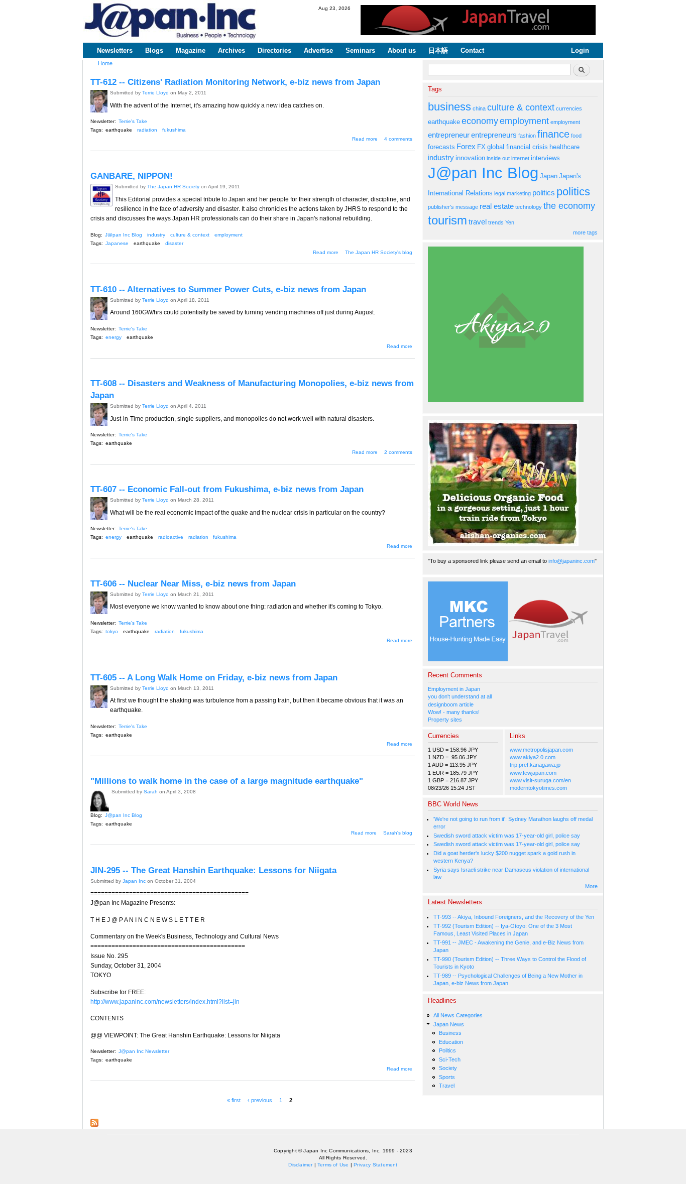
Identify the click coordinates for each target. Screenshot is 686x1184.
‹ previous (260, 1100)
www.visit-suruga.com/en (540, 780)
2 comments (398, 452)
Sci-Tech (450, 1059)
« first (234, 1100)
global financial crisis (517, 147)
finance (553, 134)
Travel (446, 1086)
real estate (497, 206)
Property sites (445, 720)
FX (481, 147)
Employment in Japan (454, 689)
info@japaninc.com (571, 561)
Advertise (318, 50)
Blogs (154, 50)
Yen (509, 222)
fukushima (174, 130)
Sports (447, 1077)
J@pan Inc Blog (123, 235)
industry (156, 235)
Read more (365, 139)
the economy (569, 206)
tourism (447, 220)
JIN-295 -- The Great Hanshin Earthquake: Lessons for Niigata (213, 870)
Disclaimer (300, 1164)
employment (228, 235)
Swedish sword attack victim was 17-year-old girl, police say (506, 836)
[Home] (171, 21)
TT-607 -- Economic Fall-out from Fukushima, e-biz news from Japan (227, 489)
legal (499, 193)
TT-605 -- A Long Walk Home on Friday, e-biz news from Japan (213, 677)
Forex (466, 146)
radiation (147, 130)
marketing (519, 193)
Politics (447, 1050)
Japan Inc (134, 881)
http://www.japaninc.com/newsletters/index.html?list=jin (165, 1001)
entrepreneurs (494, 135)
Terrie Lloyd (155, 92)
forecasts (441, 147)
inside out (498, 158)
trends (496, 222)
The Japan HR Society (173, 186)
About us (402, 50)
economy (480, 121)
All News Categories (458, 1015)
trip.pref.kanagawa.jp (535, 765)
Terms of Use (333, 1164)
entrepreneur (449, 135)
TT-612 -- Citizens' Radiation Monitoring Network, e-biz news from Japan (235, 82)
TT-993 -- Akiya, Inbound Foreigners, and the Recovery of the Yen (513, 917)
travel (478, 221)
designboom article (451, 704)
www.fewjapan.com (533, 773)
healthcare (564, 147)
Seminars (360, 50)
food (576, 136)
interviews (545, 158)
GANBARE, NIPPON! (131, 176)
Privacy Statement (375, 1164)
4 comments (398, 139)
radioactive (170, 537)
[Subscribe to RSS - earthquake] (94, 1120)
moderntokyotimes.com (538, 788)
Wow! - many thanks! (454, 712)
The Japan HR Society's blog (378, 252)
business (449, 106)
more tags (585, 232)
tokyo (111, 631)
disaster (174, 243)
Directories (274, 50)
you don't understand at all (460, 696)
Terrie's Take (133, 121)
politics (543, 192)
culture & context (189, 235)
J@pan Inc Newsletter (144, 1051)
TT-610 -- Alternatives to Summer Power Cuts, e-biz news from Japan (228, 289)
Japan (548, 176)
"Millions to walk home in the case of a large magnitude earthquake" (226, 781)
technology (528, 207)
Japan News (448, 1024)
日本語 (438, 50)
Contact (472, 50)
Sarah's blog (397, 833)
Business (450, 1033)
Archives (231, 50)
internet (520, 158)
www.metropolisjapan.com (541, 750)
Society (448, 1068)
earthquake (118, 130)
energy (113, 337)
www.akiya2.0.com (532, 757)
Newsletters (115, 50)
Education (451, 1042)
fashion (527, 136)
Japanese (117, 243)
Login (580, 50)
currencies (569, 108)
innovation (470, 158)
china (479, 108)
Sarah (151, 791)
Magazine (190, 50)
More (591, 886)
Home (105, 63)
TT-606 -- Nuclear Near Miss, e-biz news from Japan (193, 583)
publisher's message (453, 207)
